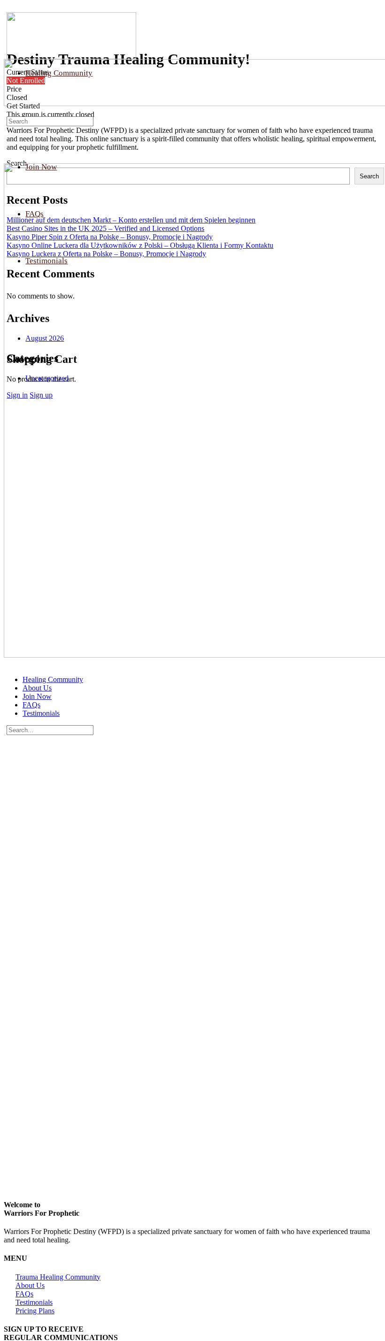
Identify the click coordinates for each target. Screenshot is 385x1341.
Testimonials (41, 713)
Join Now (37, 696)
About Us (37, 688)
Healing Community (53, 679)
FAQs (31, 705)
